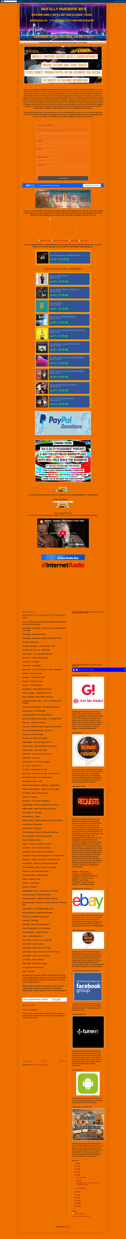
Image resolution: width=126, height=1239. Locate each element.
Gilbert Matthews (80, 1213)
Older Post (62, 1061)
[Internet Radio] (63, 568)
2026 (76, 1163)
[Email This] (52, 999)
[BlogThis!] (54, 999)
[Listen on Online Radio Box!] (63, 559)
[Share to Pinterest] (60, 999)
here (39, 982)
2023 (76, 1169)
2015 (76, 1206)
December (80, 1177)
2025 (76, 1166)
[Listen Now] (63, 236)
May (77, 1180)
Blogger (67, 1227)
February (79, 1188)
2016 (76, 1203)
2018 (76, 1198)
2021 (76, 1175)
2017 (76, 1200)
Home (45, 1061)
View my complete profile (81, 1216)
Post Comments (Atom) (40, 1065)
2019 (76, 1195)
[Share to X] (56, 999)
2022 (76, 1172)
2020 (76, 1192)
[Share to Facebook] (58, 999)
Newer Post (27, 1061)
